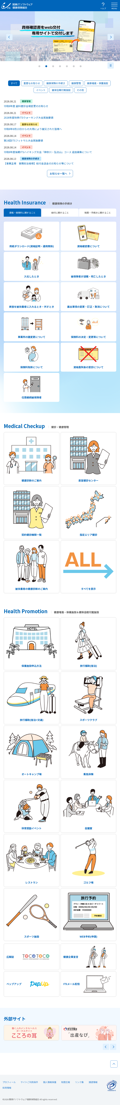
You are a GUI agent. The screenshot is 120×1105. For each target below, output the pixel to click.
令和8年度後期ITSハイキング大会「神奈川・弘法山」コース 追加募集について (48, 152)
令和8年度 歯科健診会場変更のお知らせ (26, 106)
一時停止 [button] (111, 65)
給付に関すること (60, 212)
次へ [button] (111, 37)
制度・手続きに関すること (98, 212)
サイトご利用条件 (29, 1082)
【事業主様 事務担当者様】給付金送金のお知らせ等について (39, 163)
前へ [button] (9, 37)
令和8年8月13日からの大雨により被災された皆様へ (33, 129)
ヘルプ (103, 8)
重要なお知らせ (32, 83)
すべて (14, 83)
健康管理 (76, 83)
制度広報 (65, 1082)
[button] (39, 66)
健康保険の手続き (55, 83)
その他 (80, 90)
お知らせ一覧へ (58, 173)
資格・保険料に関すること (22, 212)
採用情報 (6, 1087)
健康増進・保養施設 (97, 83)
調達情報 (93, 1082)
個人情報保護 (49, 1082)
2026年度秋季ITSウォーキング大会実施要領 (28, 117)
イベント (40, 90)
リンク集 (79, 1082)
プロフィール (9, 1082)
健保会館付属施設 (61, 90)
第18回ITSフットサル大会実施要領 (23, 140)
